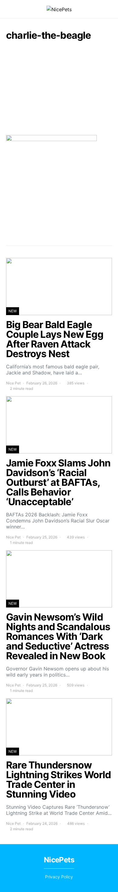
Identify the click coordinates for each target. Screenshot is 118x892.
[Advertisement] (59, 88)
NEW (12, 311)
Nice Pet (13, 383)
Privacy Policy (59, 876)
